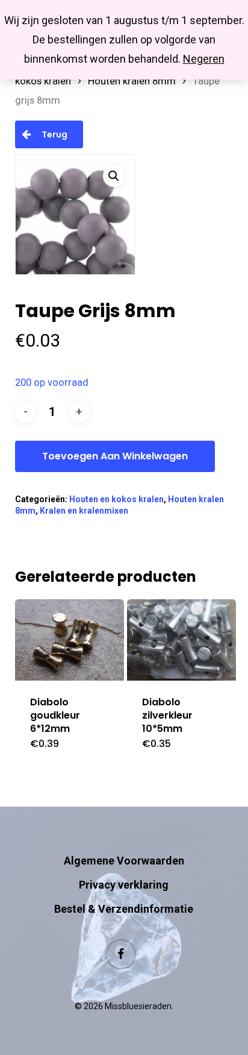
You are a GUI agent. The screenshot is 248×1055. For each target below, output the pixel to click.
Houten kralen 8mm (132, 81)
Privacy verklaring (124, 884)
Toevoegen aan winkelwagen (115, 456)
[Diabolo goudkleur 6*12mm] (69, 640)
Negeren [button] (204, 58)
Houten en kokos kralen (116, 499)
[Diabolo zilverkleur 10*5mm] (181, 640)
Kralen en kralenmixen (84, 510)
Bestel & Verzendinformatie (123, 908)
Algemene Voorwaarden (124, 860)
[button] (114, 176)
